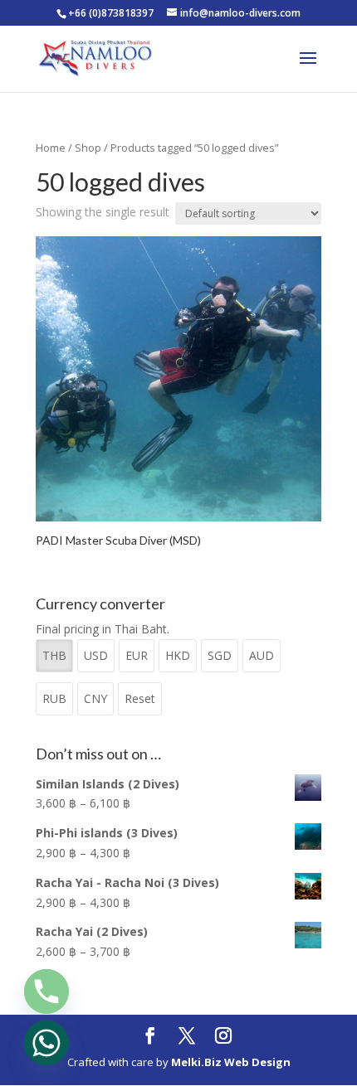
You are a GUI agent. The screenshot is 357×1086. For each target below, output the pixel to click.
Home (51, 147)
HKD (177, 655)
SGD (220, 655)
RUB (54, 698)
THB (54, 655)
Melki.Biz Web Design (231, 1061)
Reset (140, 698)
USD (96, 655)
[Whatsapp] (46, 1043)
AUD (261, 655)
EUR (136, 655)
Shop (88, 147)
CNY (95, 698)
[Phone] (46, 991)
